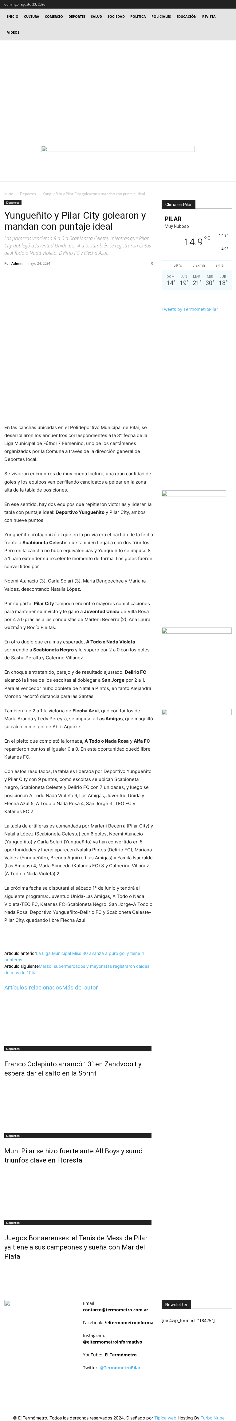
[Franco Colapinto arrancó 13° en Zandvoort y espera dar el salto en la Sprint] (78, 1019)
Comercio (54, 16)
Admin (16, 263)
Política (138, 16)
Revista (209, 16)
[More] (103, 277)
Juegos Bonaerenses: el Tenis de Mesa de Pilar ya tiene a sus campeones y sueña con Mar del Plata (76, 1247)
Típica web (165, 1417)
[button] (197, 4)
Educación (186, 16)
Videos (13, 32)
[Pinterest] (75, 277)
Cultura (31, 16)
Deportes (77, 16)
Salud (96, 16)
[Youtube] (227, 4)
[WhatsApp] (89, 277)
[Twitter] (217, 4)
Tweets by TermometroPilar (190, 309)
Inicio (12, 16)
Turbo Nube (213, 1417)
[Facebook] (206, 4)
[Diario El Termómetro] (118, 157)
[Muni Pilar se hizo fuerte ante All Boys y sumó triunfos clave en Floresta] (78, 1106)
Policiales (161, 16)
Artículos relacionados (33, 987)
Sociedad (116, 16)
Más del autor (80, 987)
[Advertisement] (118, 86)
